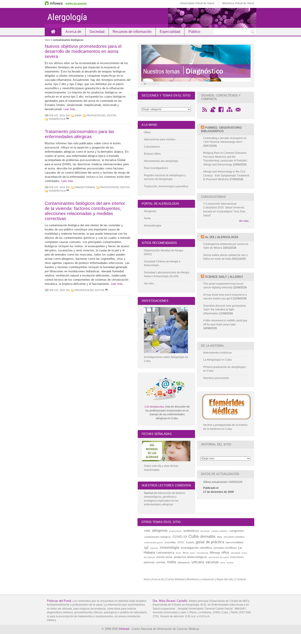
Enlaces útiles (152, 153)
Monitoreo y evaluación (201, 579)
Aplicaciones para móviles (159, 139)
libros (186, 552)
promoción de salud (219, 557)
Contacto (240, 579)
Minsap (215, 552)
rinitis (171, 562)
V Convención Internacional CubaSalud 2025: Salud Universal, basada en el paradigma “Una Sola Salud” (224, 209)
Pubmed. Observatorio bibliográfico (221, 129)
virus (222, 562)
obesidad (235, 553)
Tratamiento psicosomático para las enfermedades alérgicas (79, 134)
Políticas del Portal (59, 600)
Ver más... (245, 220)
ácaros (230, 562)
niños (225, 552)
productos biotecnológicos (190, 557)
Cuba (193, 536)
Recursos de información (132, 31)
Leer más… (70, 109)
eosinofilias (170, 542)
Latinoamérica (165, 552)
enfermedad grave (153, 542)
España (190, 542)
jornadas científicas (225, 547)
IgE (146, 547)
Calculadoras (152, 146)
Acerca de (73, 31)
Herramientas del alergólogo (161, 161)
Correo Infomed (175, 579)
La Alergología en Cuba (217, 359)
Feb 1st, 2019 (57, 115)
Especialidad (170, 31)
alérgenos (159, 530)
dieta (219, 537)
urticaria (197, 562)
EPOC (181, 542)
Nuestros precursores (216, 378)
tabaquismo (184, 562)
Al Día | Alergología (221, 237)
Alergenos (150, 211)
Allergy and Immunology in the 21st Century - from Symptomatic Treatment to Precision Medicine (226, 175)
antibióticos (191, 530)
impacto (154, 548)
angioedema (175, 531)
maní (192, 553)
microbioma (202, 553)
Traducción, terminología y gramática (166, 186)
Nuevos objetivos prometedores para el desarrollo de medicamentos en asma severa (83, 51)
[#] (67, 119)
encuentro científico (234, 537)
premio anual (164, 557)
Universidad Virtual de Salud (197, 3)
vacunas (212, 562)
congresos (236, 530)
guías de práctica (210, 542)
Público (194, 31)
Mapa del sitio (225, 579)
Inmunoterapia (85, 187)
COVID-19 (180, 536)
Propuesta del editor (101, 115)
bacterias (205, 531)
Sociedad (96, 31)
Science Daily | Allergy (224, 276)
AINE (147, 530)
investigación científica (196, 547)
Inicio (147, 579)
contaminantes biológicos (157, 537)
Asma (78, 115)
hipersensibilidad (234, 542)
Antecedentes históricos (217, 352)
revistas (160, 562)
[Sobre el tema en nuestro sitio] (196, 63)
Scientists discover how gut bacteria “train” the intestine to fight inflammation (224, 309)
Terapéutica (57, 119)
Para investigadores (156, 168)
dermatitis (208, 536)
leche (178, 553)
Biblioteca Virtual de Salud (238, 3)
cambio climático (219, 531)
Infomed (124, 628)
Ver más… (150, 283)
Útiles (147, 132)
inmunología (169, 547)
